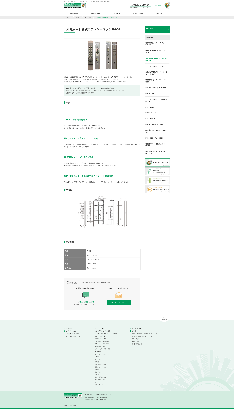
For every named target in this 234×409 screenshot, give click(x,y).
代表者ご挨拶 (135, 341)
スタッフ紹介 (135, 339)
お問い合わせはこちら (118, 302)
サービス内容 (95, 13)
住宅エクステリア (100, 379)
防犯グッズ (98, 372)
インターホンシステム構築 (102, 349)
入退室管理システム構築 (102, 341)
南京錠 (97, 369)
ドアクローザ (99, 385)
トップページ (67, 17)
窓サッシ (97, 374)
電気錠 (97, 362)
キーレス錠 (88, 17)
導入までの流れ (138, 13)
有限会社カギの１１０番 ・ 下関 (142, 336)
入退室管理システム (100, 364)
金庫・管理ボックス (100, 377)
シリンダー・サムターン (102, 354)
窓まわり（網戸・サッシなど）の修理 (106, 333)
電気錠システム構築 (100, 338)
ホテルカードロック (100, 367)
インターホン (99, 382)
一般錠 (97, 356)
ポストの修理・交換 (100, 336)
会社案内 (159, 13)
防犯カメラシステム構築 (102, 343)
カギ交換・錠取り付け (72, 333)
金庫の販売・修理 (100, 346)
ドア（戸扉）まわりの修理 (102, 331)
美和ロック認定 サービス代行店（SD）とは (144, 333)
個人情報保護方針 (137, 344)
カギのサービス (74, 13)
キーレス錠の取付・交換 (73, 336)
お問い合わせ (157, 5)
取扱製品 (117, 13)
